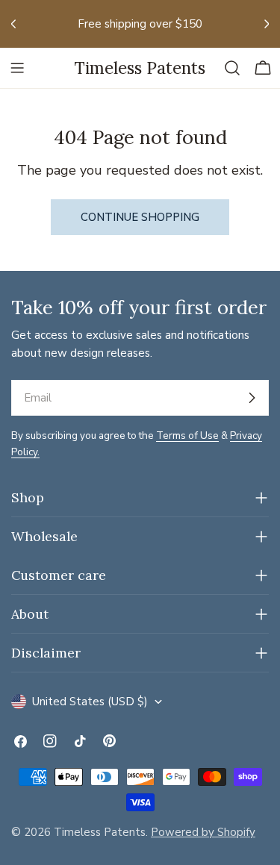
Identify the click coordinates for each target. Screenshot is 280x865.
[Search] (232, 68)
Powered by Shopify (203, 832)
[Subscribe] (251, 397)
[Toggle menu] (17, 68)
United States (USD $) (90, 701)
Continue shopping (140, 217)
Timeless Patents (140, 67)
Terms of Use (187, 435)
